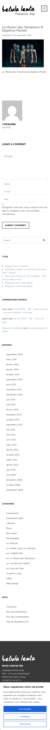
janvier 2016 (12, 369)
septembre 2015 (14, 379)
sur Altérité (12, 543)
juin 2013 (10, 429)
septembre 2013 (14, 424)
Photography (12, 538)
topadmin (6, 35)
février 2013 (12, 449)
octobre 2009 (13, 485)
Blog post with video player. (19, 282)
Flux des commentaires (17, 616)
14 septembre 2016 (22, 35)
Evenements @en (14, 518)
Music (9, 528)
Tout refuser (25, 724)
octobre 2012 (13, 454)
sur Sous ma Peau (15, 568)
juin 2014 (10, 399)
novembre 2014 (13, 389)
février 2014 (12, 409)
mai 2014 (10, 404)
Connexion (11, 606)
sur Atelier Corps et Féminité (20, 548)
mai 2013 (10, 434)
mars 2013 (11, 444)
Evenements (12, 513)
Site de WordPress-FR (17, 621)
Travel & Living (13, 573)
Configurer (25, 716)
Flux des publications (16, 611)
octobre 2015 (13, 374)
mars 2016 (11, 359)
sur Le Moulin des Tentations (20, 558)
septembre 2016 (14, 354)
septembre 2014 (14, 394)
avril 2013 (11, 439)
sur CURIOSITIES (14, 553)
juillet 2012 (11, 459)
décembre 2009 (14, 480)
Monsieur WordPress (12, 328)
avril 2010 (11, 475)
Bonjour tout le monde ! (17, 266)
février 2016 (12, 364)
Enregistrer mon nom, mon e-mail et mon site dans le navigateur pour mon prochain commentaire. (24, 210)
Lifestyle (10, 523)
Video (9, 578)
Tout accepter (25, 709)
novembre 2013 (13, 414)
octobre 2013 (13, 419)
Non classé (11, 533)
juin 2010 (10, 469)
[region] (25, 706)
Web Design (12, 583)
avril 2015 (11, 384)
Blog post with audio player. (19, 286)
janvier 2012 (12, 464)
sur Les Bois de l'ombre (18, 563)
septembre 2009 (14, 490)
